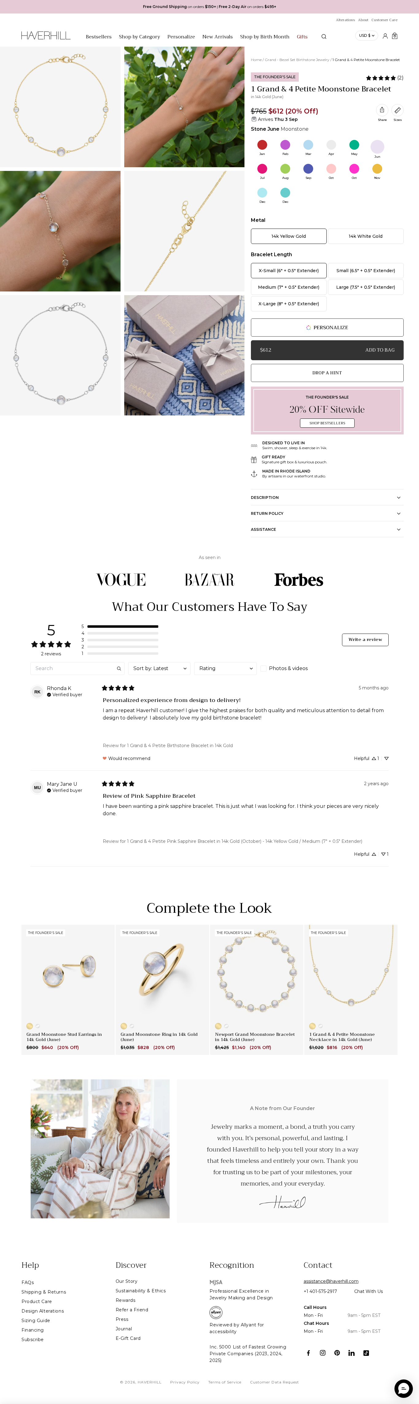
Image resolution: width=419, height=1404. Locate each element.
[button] (120, 626)
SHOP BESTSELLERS (327, 423)
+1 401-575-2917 (320, 1291)
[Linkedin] (351, 1353)
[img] (64, 694)
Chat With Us (368, 1291)
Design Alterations (42, 1311)
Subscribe (32, 1339)
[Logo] (46, 39)
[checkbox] (291, 668)
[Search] (324, 36)
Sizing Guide (35, 1320)
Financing (32, 1330)
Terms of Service (224, 1382)
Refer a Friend (132, 1310)
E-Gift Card (128, 1338)
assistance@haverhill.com (331, 1281)
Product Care (36, 1301)
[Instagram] (323, 1353)
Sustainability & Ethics (141, 1291)
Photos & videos (288, 668)
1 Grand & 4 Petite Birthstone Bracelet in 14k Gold (180, 745)
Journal (124, 1329)
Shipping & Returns (43, 1292)
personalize (330, 327)
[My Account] (385, 35)
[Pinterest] (337, 1353)
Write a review (365, 639)
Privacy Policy (185, 1382)
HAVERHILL (150, 1382)
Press (122, 1319)
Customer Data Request (274, 1382)
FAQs (27, 1282)
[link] (385, 78)
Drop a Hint (327, 372)
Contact (318, 1265)
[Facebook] (308, 1353)
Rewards (126, 1300)
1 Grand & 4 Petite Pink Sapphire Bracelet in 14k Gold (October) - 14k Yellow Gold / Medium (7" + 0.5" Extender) (244, 841)
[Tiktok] (366, 1353)
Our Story (127, 1281)
